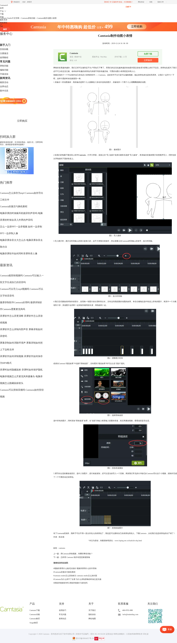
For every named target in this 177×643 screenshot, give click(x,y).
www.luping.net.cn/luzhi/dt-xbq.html (128, 541)
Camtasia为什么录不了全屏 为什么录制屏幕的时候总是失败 (77, 579)
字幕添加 (4, 74)
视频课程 (3, 23)
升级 (2, 17)
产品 (2, 11)
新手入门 (5, 44)
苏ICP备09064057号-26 (85, 639)
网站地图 (92, 619)
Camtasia (4, 5)
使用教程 (4, 57)
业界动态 (4, 86)
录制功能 (4, 66)
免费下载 (148, 54)
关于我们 (92, 610)
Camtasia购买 (35, 619)
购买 (5, 29)
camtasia (62, 548)
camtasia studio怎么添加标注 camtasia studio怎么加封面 (75, 576)
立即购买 (22, 120)
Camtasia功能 (35, 614)
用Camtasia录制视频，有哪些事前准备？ (77, 554)
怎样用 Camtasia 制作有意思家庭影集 (75, 557)
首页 (2, 8)
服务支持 (3, 20)
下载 (2, 14)
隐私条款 (92, 614)
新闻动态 (62, 619)
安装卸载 (4, 49)
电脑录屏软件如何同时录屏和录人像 (18, 253)
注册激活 (4, 53)
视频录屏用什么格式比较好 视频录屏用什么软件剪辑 (75, 568)
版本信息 (4, 91)
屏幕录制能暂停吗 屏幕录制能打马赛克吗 (70, 583)
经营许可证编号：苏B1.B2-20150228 (90, 634)
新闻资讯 (5, 78)
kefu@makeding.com (130, 614)
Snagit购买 (34, 623)
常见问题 (5, 61)
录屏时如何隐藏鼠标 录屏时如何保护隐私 (21, 369)
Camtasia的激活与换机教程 (13, 206)
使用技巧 (62, 610)
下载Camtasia (141, 533)
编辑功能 (4, 70)
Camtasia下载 (35, 610)
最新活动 (4, 82)
